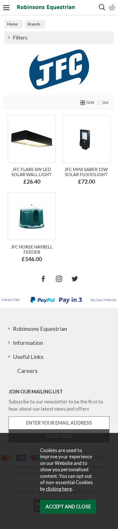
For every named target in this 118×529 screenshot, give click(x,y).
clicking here (59, 489)
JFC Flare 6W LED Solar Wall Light (31, 172)
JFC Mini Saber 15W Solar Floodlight (86, 172)
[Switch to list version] (99, 102)
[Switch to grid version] (83, 102)
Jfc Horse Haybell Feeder (31, 249)
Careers (27, 370)
